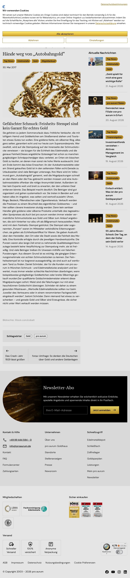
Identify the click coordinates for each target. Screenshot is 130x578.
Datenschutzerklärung (105, 23)
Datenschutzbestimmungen (114, 4)
